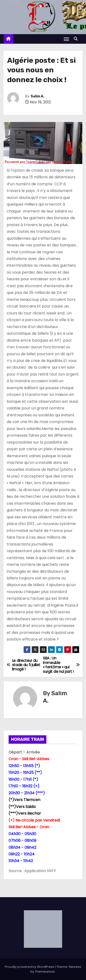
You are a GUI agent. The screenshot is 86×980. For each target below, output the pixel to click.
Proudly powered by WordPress (30, 966)
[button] (76, 39)
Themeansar (45, 971)
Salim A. (37, 96)
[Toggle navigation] (66, 39)
